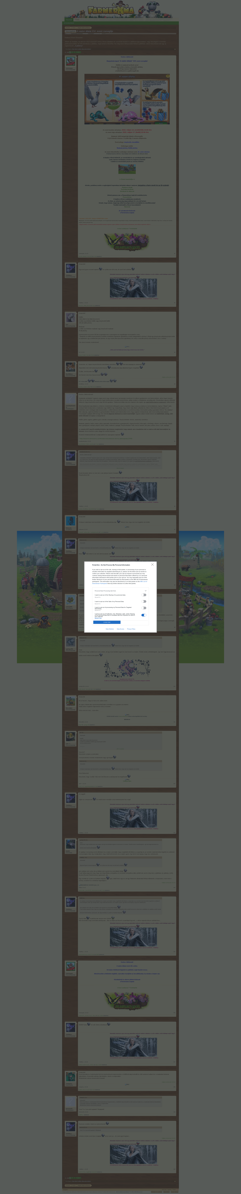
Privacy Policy (131, 629)
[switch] (143, 595)
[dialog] (120, 597)
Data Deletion (110, 629)
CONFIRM (106, 622)
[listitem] (120, 591)
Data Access (120, 629)
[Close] (153, 565)
